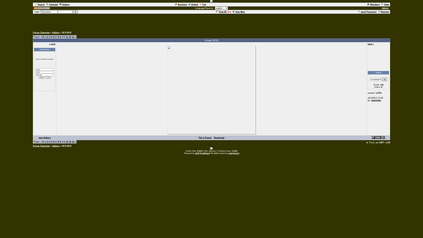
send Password (368, 12)
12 (70, 37)
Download (219, 138)
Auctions (182, 4)
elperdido (376, 100)
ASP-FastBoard (202, 153)
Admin (385, 8)
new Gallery (44, 138)
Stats (386, 4)
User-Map (240, 12)
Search (41, 4)
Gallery (66, 4)
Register (385, 12)
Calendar (53, 4)
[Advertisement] (211, 21)
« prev (52, 44)
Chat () (223, 12)
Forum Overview (41, 32)
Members (375, 4)
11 (67, 37)
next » (371, 44)
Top (204, 4)
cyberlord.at (233, 153)
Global (194, 4)
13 (73, 37)
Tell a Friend (205, 138)
